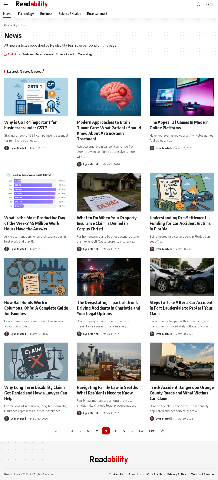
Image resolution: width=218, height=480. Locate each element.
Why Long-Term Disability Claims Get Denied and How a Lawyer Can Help (35, 392)
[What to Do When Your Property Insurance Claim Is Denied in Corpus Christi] (109, 192)
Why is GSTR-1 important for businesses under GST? (30, 124)
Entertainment (44, 54)
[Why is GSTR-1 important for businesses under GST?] (36, 97)
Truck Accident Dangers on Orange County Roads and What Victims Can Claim (182, 392)
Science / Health (66, 54)
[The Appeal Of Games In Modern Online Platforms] (182, 97)
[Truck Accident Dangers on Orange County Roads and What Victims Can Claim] (182, 362)
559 (141, 430)
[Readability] (31, 4)
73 (88, 430)
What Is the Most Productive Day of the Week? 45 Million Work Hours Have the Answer (34, 223)
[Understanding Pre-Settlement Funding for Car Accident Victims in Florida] (182, 192)
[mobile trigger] (7, 4)
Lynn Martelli (18, 148)
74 (97, 430)
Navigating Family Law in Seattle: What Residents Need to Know (107, 389)
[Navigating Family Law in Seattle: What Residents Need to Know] (109, 362)
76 (114, 430)
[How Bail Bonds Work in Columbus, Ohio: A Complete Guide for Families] (36, 277)
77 (123, 430)
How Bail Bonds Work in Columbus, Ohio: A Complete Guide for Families (36, 308)
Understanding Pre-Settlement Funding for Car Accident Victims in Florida (180, 223)
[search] (199, 4)
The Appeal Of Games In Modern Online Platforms (179, 124)
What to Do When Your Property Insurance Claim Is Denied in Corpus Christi (107, 223)
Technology (85, 54)
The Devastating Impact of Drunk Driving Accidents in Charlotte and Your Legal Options (108, 308)
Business (28, 54)
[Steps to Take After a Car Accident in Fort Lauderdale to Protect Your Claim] (182, 277)
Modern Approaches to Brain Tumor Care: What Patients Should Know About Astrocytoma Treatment (109, 130)
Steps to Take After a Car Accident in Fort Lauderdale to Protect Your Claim (181, 308)
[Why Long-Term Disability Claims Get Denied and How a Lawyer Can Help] (36, 362)
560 (151, 430)
